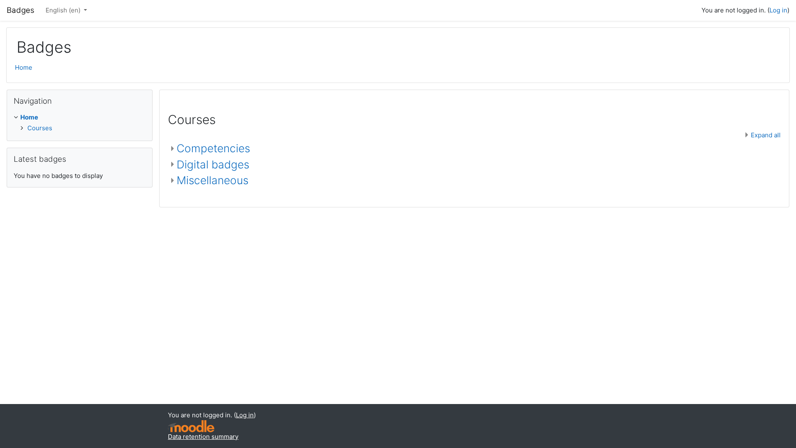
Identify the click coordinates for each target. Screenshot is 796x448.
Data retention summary (203, 437)
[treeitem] (80, 123)
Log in (778, 10)
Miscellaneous (212, 180)
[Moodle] (191, 426)
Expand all (766, 135)
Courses (39, 128)
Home (23, 67)
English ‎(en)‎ (64, 10)
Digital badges (213, 164)
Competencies (213, 148)
